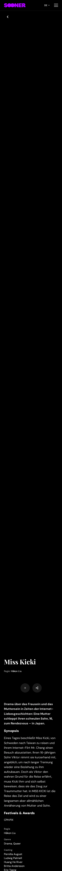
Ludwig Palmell (13, 858)
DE (45, 5)
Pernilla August (13, 854)
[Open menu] (56, 5)
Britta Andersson (14, 866)
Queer (17, 843)
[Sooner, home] (14, 5)
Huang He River (13, 862)
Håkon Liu (16, 671)
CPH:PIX (8, 820)
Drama (8, 843)
